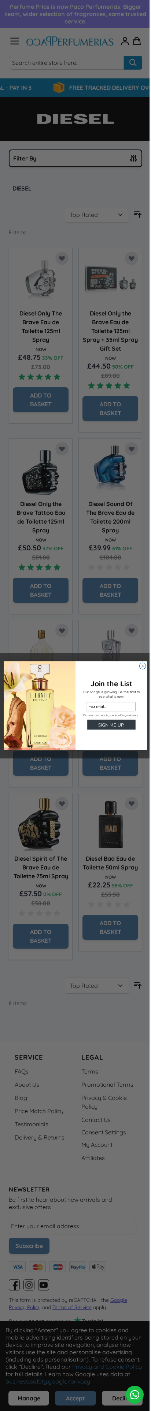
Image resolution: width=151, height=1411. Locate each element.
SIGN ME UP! (111, 724)
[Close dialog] (142, 665)
